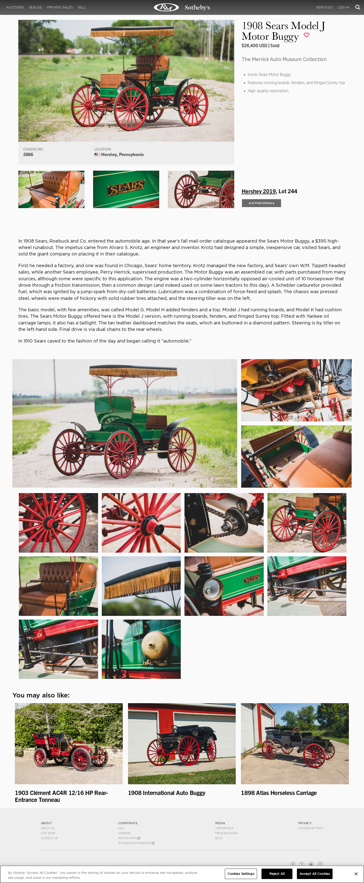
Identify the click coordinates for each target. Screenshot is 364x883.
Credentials (224, 828)
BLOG (219, 838)
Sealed (35, 7)
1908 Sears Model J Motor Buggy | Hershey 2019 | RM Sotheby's (182, 7)
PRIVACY (305, 823)
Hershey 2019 (259, 190)
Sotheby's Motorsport (135, 843)
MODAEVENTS (128, 838)
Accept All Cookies (315, 874)
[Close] (356, 873)
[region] (182, 874)
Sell (82, 7)
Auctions (15, 7)
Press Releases (226, 833)
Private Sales (60, 7)
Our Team (48, 833)
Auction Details (261, 203)
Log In (343, 7)
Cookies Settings (310, 828)
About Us (47, 828)
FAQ (121, 828)
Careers (124, 833)
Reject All (277, 874)
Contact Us (49, 838)
